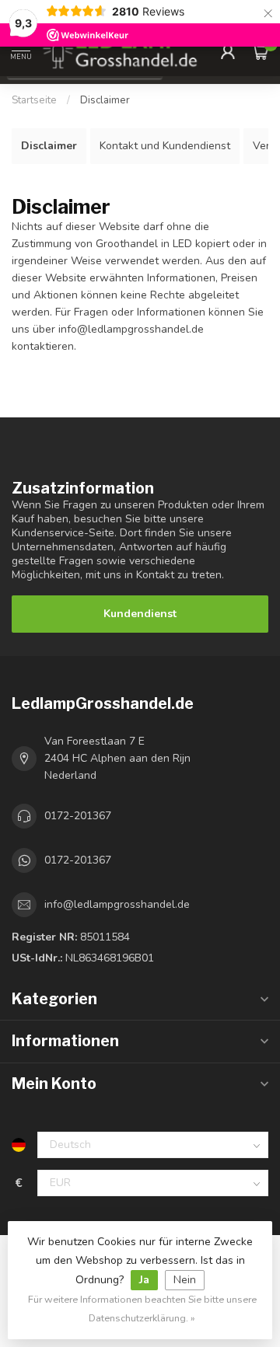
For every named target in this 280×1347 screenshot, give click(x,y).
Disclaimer (105, 100)
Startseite (34, 100)
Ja (144, 1279)
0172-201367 (77, 815)
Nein (184, 1279)
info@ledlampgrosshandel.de (117, 904)
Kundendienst (140, 613)
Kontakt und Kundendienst (165, 145)
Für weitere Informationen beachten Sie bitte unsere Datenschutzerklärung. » (142, 1308)
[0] (259, 51)
